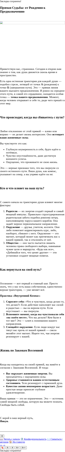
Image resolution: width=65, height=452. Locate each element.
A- (8, 448)
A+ (17, 448)
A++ (24, 448)
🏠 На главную (17, 442)
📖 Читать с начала (10, 439)
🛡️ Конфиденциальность (33, 439)
